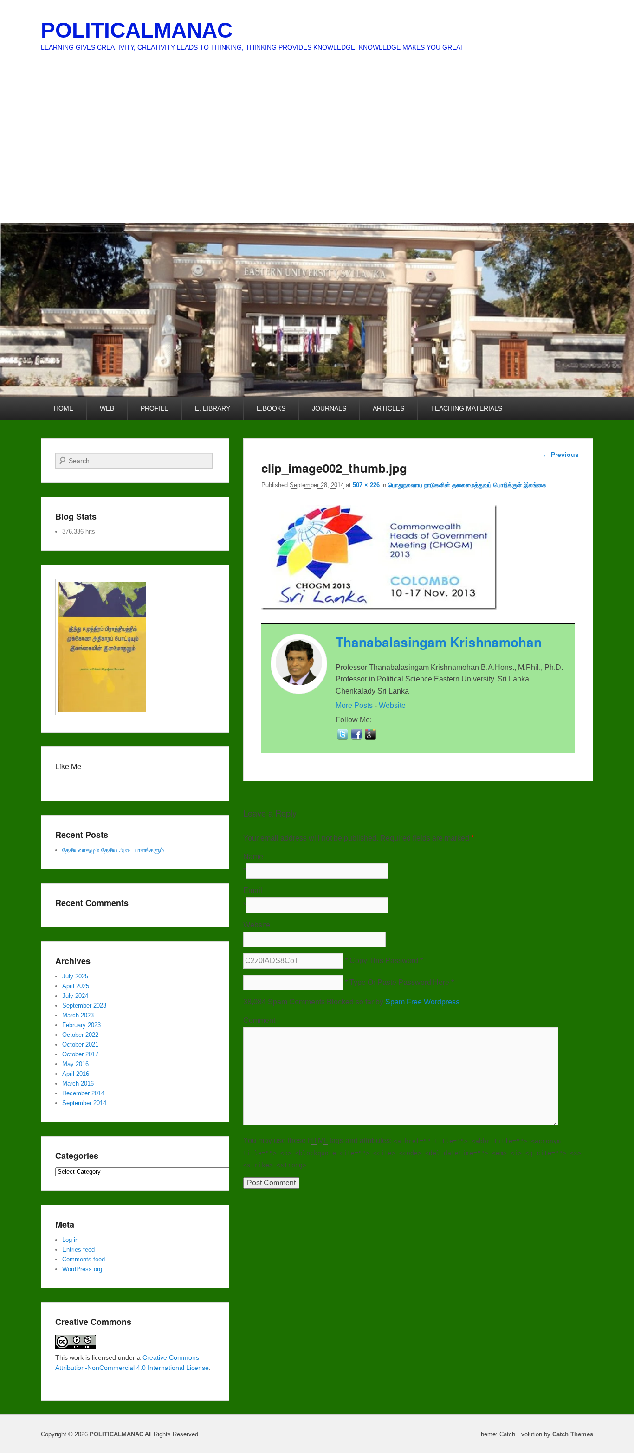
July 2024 (75, 995)
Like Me (68, 766)
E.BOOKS (271, 408)
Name (253, 857)
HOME (63, 408)
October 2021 (80, 1044)
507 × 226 (366, 485)
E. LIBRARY (212, 408)
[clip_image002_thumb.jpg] (379, 607)
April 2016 (75, 1073)
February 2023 (81, 1025)
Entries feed (78, 1249)
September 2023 (84, 1005)
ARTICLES (388, 408)
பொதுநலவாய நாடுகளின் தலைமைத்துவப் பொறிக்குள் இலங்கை (467, 485)
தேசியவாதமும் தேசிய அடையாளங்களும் (113, 850)
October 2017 (80, 1054)
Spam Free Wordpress (422, 1002)
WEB (107, 408)
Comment (259, 1020)
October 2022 (80, 1034)
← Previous (561, 454)
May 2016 (75, 1064)
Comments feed (83, 1259)
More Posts (354, 705)
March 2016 (78, 1083)
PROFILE (154, 408)
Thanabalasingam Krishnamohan (439, 641)
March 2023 (78, 1015)
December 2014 (83, 1093)
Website (392, 705)
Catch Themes (572, 1434)
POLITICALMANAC (137, 30)
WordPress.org (82, 1269)
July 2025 (75, 976)
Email (252, 890)
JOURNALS (329, 408)
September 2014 (84, 1102)
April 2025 (75, 986)
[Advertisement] (317, 154)
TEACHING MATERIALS (466, 408)
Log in (70, 1239)
